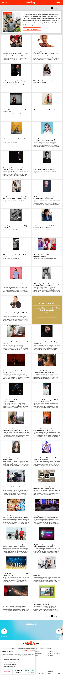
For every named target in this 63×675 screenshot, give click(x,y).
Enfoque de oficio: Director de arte (12, 113)
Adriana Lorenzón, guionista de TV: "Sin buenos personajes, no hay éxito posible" (46, 226)
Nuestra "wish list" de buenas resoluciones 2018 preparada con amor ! (16, 574)
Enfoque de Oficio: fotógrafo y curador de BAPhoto (44, 172)
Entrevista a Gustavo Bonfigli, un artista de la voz (16, 313)
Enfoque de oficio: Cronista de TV (12, 258)
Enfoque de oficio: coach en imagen (42, 84)
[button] (56, 2)
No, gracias (6, 671)
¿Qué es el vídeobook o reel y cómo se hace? (14, 487)
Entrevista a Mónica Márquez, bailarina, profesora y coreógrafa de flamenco (44, 429)
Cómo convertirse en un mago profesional (14, 602)
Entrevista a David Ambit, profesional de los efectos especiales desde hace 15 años (45, 371)
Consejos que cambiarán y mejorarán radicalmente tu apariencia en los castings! (45, 487)
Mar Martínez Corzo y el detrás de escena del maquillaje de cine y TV (45, 255)
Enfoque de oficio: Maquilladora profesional (45, 258)
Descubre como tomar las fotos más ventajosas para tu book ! (46, 574)
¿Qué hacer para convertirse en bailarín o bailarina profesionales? (14, 371)
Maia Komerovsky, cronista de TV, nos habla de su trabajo (16, 255)
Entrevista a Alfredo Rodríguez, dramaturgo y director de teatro (45, 342)
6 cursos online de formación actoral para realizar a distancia (16, 342)
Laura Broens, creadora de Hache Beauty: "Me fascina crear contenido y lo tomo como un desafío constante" (15, 198)
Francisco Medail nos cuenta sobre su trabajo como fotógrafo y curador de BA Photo (45, 168)
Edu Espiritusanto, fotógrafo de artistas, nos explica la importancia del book (15, 81)
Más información (32, 29)
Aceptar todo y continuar (29, 671)
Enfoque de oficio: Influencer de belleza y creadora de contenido (14, 201)
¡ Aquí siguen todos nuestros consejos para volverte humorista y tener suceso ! (45, 545)
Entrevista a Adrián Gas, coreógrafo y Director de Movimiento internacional (46, 400)
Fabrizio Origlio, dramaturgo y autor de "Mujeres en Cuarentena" (16, 226)
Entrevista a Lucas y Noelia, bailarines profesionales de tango (13, 400)
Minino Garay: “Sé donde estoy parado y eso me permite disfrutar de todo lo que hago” (15, 168)
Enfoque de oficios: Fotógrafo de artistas (14, 84)
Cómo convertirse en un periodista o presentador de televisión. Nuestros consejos (46, 603)
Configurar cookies (18, 671)
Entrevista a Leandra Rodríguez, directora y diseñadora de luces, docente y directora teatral (15, 429)
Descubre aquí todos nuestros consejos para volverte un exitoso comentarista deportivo (15, 545)
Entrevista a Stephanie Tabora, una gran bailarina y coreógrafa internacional (46, 458)
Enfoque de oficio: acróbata (10, 142)
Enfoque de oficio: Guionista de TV (42, 229)
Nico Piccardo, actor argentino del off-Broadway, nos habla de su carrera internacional (46, 197)
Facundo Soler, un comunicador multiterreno (14, 284)
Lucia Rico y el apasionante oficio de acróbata (15, 139)
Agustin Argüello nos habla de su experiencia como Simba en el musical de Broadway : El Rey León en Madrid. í (46, 53)
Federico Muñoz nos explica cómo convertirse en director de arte (16, 110)
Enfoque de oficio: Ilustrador (41, 113)
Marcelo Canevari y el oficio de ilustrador (44, 110)
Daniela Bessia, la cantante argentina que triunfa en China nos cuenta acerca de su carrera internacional (46, 140)
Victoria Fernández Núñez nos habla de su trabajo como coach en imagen (46, 81)
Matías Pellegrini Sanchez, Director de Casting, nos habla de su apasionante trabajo (46, 284)
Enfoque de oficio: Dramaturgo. (11, 229)
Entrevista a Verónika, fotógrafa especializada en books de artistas (16, 458)
